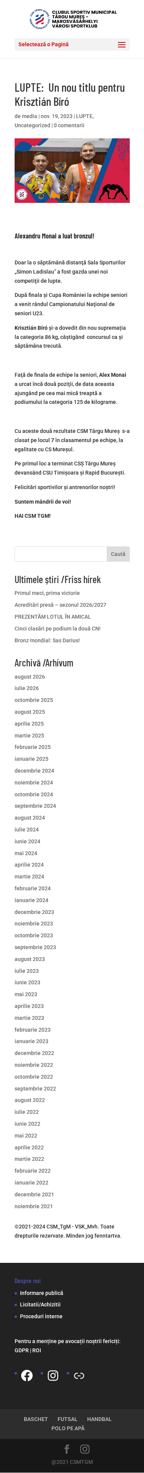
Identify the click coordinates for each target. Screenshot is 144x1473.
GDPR (22, 1350)
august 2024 (30, 818)
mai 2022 (26, 1136)
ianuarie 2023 (31, 1041)
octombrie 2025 (34, 700)
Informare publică (41, 1293)
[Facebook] (27, 1375)
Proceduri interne (41, 1316)
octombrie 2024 (34, 794)
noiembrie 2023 (34, 923)
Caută (118, 554)
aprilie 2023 (29, 1006)
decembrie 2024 (34, 771)
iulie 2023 (27, 971)
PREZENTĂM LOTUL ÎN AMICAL (53, 617)
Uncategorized (32, 125)
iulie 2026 (27, 688)
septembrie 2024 (35, 806)
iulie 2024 (27, 829)
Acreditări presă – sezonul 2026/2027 (60, 605)
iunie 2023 (27, 982)
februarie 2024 (33, 888)
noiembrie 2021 (34, 1206)
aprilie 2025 (29, 724)
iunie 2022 (27, 1124)
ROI (36, 1350)
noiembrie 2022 (34, 1065)
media (29, 116)
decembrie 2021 (34, 1194)
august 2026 (30, 677)
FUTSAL (68, 1419)
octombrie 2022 (34, 1077)
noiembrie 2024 (34, 782)
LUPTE (84, 116)
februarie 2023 (33, 1030)
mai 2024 (26, 853)
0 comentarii (69, 125)
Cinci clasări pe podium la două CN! (58, 628)
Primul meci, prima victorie (47, 593)
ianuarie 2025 (31, 759)
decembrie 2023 (34, 912)
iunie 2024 (27, 841)
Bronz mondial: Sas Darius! (47, 640)
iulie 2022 (27, 1112)
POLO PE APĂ (67, 1428)
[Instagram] (53, 1375)
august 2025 (30, 712)
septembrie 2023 (35, 947)
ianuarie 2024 (31, 900)
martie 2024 (29, 876)
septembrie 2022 (35, 1089)
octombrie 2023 (34, 935)
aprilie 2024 (29, 865)
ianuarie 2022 (31, 1183)
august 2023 (30, 959)
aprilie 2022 (29, 1147)
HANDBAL (99, 1419)
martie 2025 (29, 735)
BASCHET (36, 1419)
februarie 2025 (33, 747)
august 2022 (30, 1100)
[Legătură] (79, 1375)
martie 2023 (29, 1018)
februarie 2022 (33, 1171)
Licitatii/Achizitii (40, 1304)
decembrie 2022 (34, 1053)
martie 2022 (29, 1159)
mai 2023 (26, 994)
